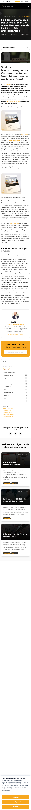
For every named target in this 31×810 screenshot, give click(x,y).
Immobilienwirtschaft (13, 101)
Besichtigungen (14, 223)
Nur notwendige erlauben (15, 802)
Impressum (17, 793)
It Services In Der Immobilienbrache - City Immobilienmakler (12, 463)
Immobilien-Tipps (7, 412)
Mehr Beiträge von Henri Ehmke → (15, 334)
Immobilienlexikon (7, 410)
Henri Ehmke (25, 34)
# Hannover (14, 483)
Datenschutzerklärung (7, 793)
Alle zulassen (15, 797)
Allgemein (6, 369)
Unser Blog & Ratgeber (11, 16)
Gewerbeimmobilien (14, 140)
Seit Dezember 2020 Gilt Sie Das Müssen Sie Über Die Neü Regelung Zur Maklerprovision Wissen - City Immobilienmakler (15, 500)
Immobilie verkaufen (8, 416)
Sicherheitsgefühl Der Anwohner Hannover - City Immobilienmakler (15, 535)
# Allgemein (7, 483)
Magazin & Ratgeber (8, 408)
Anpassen (15, 806)
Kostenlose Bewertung (8, 414)
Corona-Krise (7, 84)
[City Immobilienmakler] (7, 6)
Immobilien (24, 134)
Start (2, 16)
